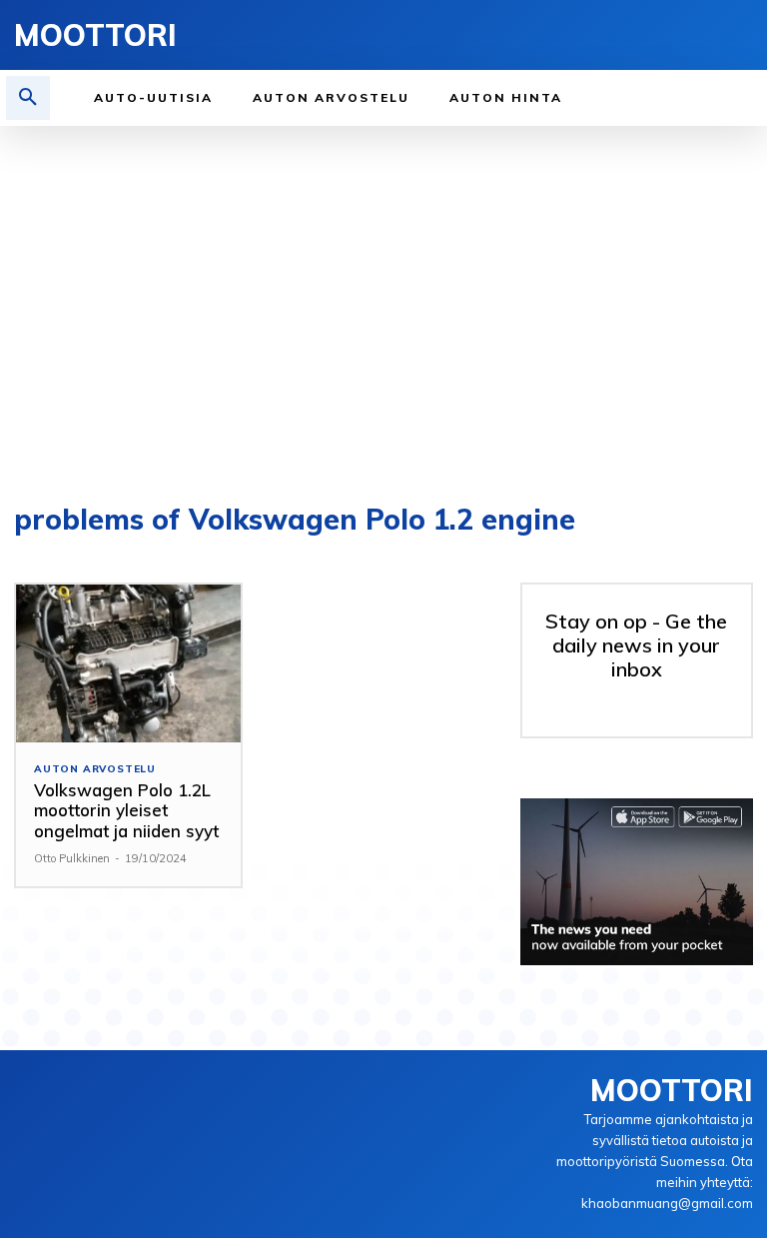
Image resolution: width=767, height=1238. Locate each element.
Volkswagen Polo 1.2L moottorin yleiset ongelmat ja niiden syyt (126, 810)
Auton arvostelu (95, 769)
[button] (28, 98)
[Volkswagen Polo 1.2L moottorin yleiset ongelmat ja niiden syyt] (128, 663)
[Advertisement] (383, 306)
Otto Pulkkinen (72, 858)
